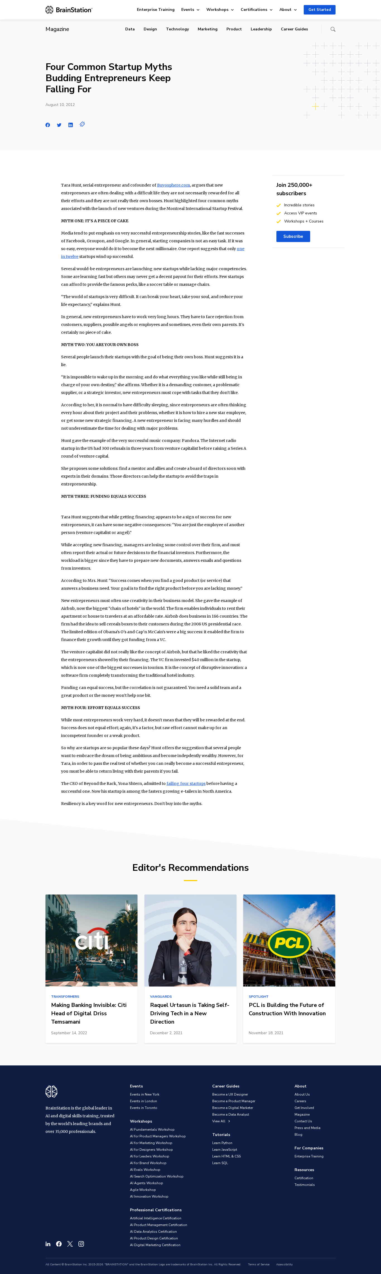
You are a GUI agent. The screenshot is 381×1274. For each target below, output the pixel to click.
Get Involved (304, 1108)
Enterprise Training (156, 9)
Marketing (208, 29)
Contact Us (303, 1121)
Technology (177, 29)
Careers (300, 1101)
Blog (298, 1134)
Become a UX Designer (230, 1094)
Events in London (143, 1101)
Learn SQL (220, 1163)
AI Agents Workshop (146, 1183)
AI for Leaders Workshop (149, 1156)
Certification (304, 1178)
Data (130, 29)
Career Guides (294, 29)
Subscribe (293, 236)
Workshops (217, 9)
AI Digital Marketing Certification (155, 1245)
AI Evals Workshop (145, 1169)
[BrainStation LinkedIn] (47, 1244)
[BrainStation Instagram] (81, 1244)
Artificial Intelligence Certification (155, 1218)
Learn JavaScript (224, 1149)
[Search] (333, 29)
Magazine (302, 1114)
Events (187, 9)
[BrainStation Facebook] (59, 1244)
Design (150, 29)
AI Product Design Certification (154, 1238)
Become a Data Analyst (230, 1114)
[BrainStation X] (70, 1244)
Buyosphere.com (173, 185)
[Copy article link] (82, 124)
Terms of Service (258, 1264)
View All (219, 1121)
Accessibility (284, 1264)
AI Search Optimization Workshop (157, 1176)
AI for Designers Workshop (151, 1149)
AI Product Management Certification (158, 1225)
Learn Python (222, 1143)
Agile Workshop (143, 1190)
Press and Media (307, 1128)
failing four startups (186, 783)
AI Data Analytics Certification (153, 1231)
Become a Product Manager (233, 1101)
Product (234, 29)
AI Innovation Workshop (149, 1196)
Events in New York (144, 1094)
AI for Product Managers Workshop (158, 1136)
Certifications (254, 9)
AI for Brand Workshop (148, 1163)
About (285, 9)
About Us (302, 1094)
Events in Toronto (143, 1108)
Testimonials (305, 1185)
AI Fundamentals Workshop (152, 1129)
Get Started (319, 9)
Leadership (261, 29)
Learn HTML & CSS (226, 1156)
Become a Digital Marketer (232, 1108)
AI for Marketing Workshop (151, 1143)
